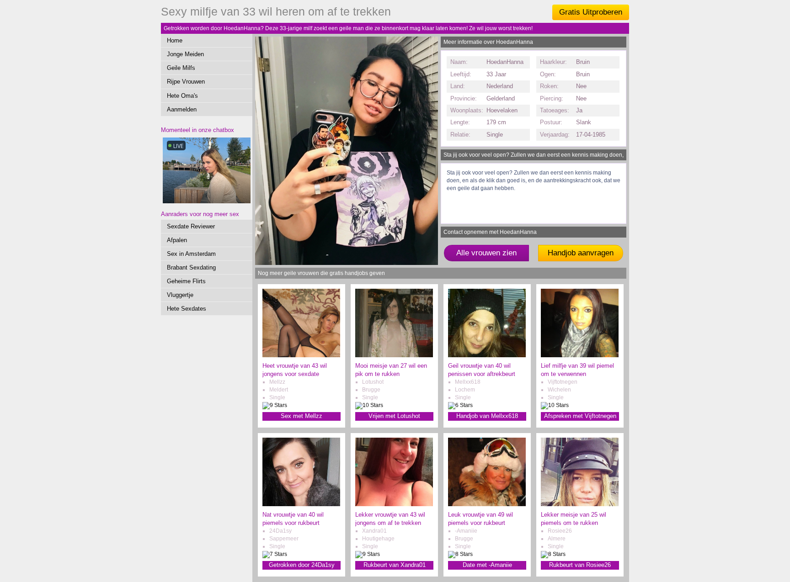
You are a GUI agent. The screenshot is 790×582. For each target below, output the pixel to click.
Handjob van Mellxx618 (487, 416)
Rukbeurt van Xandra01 (394, 564)
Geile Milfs (181, 67)
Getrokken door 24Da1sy (302, 564)
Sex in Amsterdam (191, 253)
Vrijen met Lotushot (394, 416)
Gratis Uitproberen (590, 12)
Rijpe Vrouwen (186, 81)
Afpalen (177, 240)
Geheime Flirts (186, 281)
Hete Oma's (182, 95)
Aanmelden (182, 109)
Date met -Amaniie (487, 564)
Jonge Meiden (185, 54)
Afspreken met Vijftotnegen (580, 416)
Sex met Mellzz (301, 416)
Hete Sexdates (186, 308)
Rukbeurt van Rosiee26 (580, 564)
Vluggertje (180, 294)
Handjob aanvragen (581, 253)
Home (174, 40)
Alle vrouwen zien (486, 253)
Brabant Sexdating (191, 267)
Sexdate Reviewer (191, 226)
